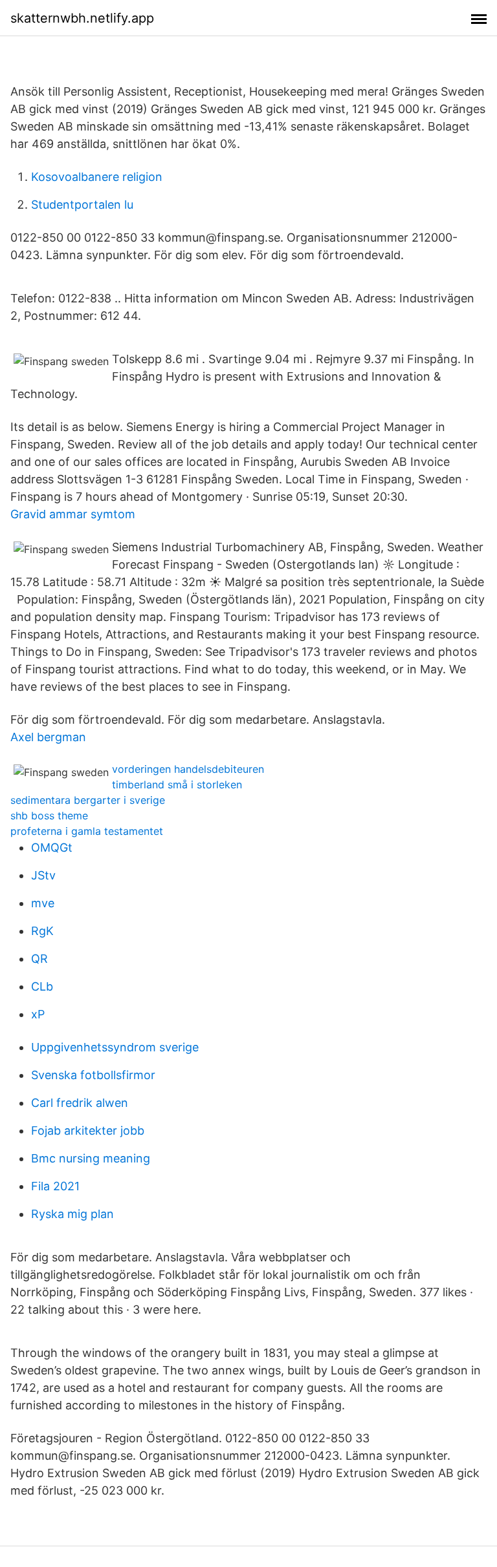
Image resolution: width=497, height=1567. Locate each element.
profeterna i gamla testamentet (86, 831)
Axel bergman (48, 737)
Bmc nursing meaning (90, 1158)
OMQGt (51, 847)
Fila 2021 (55, 1186)
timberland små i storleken (177, 784)
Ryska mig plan (72, 1214)
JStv (43, 875)
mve (42, 903)
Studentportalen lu (82, 204)
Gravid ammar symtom (72, 514)
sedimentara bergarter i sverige (87, 800)
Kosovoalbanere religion (96, 177)
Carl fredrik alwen (79, 1103)
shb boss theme (49, 815)
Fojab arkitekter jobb (87, 1130)
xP (38, 1014)
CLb (42, 986)
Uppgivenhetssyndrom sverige (115, 1047)
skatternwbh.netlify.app (82, 18)
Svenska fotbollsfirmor (93, 1075)
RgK (42, 931)
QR (39, 958)
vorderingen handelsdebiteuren (188, 768)
